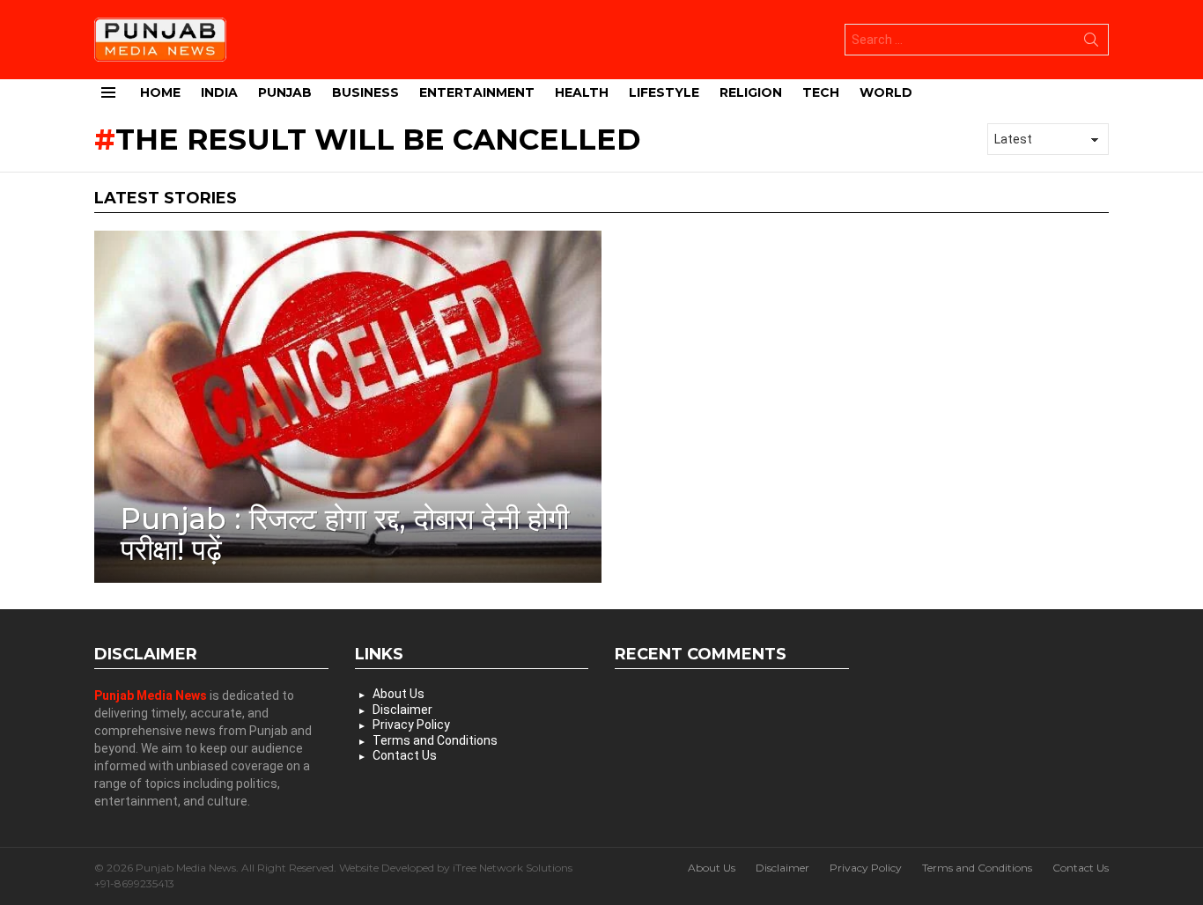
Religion (751, 92)
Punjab (285, 92)
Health (582, 92)
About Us (398, 694)
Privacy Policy (411, 724)
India (219, 92)
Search (1091, 43)
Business (365, 92)
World (886, 92)
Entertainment (477, 92)
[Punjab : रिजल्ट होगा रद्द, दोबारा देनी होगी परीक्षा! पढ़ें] (348, 407)
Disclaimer (402, 710)
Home (160, 92)
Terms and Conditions (435, 740)
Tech (820, 92)
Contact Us (405, 755)
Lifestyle (664, 92)
